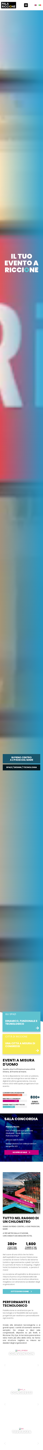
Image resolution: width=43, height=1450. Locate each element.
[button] (26, 5)
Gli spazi (10, 1014)
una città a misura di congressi (20, 1045)
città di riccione (16, 1036)
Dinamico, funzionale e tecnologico (21, 1022)
